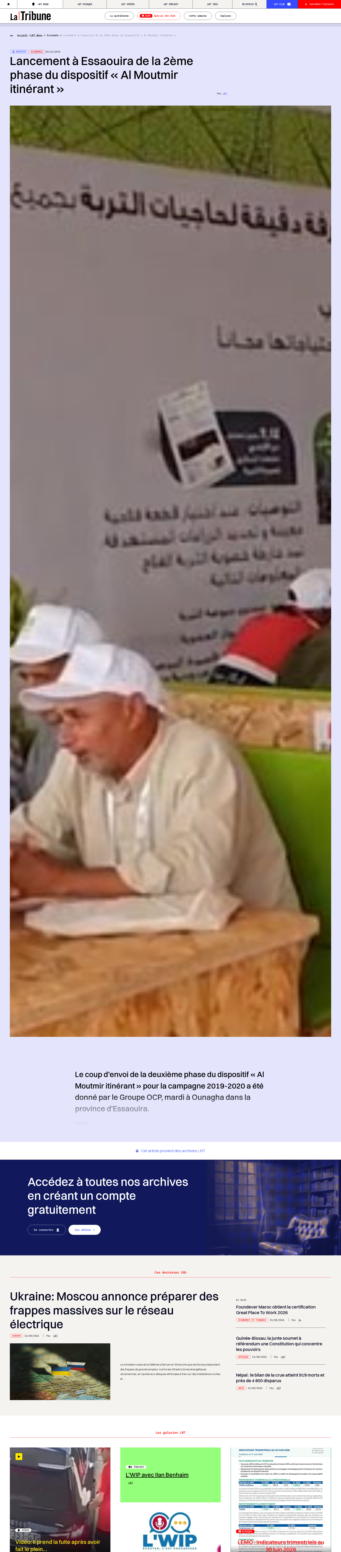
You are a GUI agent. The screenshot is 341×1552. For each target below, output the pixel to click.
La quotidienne (119, 15)
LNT (225, 93)
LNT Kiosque (85, 4)
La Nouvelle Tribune (30, 15)
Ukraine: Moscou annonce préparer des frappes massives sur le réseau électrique (114, 1310)
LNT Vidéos (128, 4)
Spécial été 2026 (160, 15)
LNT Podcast (171, 4)
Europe (16, 1335)
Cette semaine (197, 15)
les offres (83, 1230)
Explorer (225, 15)
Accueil (22, 35)
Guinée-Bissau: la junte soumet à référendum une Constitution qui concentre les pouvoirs (279, 1343)
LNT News (43, 4)
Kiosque (247, 1531)
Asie (241, 1388)
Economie (53, 35)
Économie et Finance (252, 1320)
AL (300, 1320)
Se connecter (43, 1230)
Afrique (243, 1356)
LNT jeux (212, 4)
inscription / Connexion (322, 4)
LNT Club (279, 4)
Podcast (139, 1466)
